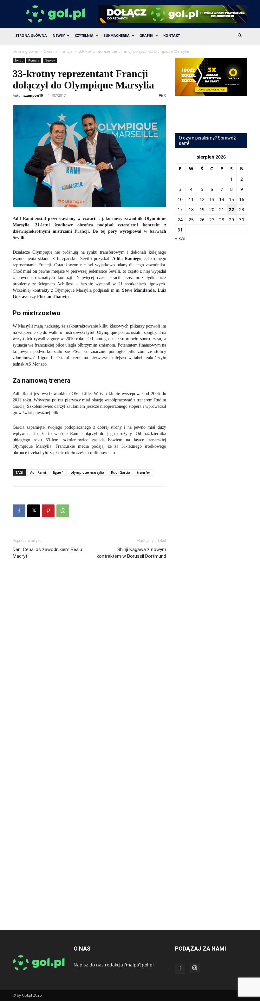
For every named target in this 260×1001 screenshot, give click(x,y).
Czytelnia (84, 35)
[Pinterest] (48, 510)
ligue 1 (58, 472)
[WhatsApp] (62, 510)
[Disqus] (89, 659)
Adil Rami (38, 472)
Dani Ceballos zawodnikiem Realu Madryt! (47, 553)
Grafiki (146, 35)
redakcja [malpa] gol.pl (129, 965)
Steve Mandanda (138, 290)
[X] (33, 510)
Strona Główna (31, 35)
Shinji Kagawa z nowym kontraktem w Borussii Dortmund (131, 553)
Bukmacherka (116, 35)
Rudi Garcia (120, 472)
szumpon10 (33, 95)
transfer (143, 472)
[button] (239, 36)
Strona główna (25, 51)
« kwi (180, 238)
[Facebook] (19, 510)
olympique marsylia (87, 472)
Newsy (59, 35)
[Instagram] (195, 968)
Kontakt (171, 35)
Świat (49, 51)
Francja (66, 51)
